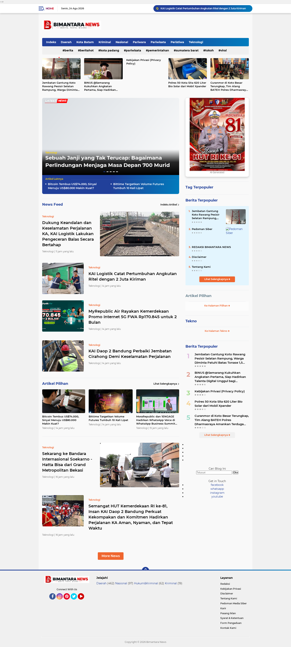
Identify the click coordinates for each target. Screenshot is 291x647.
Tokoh (209, 50)
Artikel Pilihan (198, 296)
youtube (217, 496)
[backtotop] (145, 570)
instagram (217, 493)
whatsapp (217, 489)
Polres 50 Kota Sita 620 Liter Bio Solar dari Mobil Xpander (187, 84)
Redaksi (225, 583)
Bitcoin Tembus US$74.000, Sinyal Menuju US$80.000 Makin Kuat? (72, 186)
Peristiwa (177, 42)
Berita (69, 50)
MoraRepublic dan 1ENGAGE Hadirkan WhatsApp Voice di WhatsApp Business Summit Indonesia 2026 (155, 420)
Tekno (191, 321)
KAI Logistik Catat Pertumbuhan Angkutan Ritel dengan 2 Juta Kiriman (132, 276)
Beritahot (87, 50)
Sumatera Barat (187, 50)
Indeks (51, 42)
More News (111, 556)
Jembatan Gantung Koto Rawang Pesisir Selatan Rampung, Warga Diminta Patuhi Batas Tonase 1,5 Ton (60, 86)
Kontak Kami (228, 627)
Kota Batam (85, 42)
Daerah (66, 42)
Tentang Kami (201, 266)
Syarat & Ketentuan (231, 618)
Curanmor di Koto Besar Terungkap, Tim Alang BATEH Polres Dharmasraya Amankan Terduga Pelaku (229, 86)
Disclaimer (199, 256)
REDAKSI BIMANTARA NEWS (211, 247)
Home (50, 8)
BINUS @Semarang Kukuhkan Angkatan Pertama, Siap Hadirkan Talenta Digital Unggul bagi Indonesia (103, 86)
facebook (217, 485)
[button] (104, 171)
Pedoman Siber (202, 229)
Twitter (76, 601)
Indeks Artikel (168, 204)
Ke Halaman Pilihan (216, 305)
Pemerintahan (158, 50)
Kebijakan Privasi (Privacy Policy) (143, 61)
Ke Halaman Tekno (216, 330)
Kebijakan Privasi (230, 588)
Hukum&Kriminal (146, 583)
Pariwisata (158, 42)
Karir (223, 608)
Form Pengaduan (231, 622)
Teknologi (196, 42)
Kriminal (105, 42)
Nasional (122, 42)
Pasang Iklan (228, 613)
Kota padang (109, 50)
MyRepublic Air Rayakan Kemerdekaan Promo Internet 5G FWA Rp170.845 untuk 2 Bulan (205, 8)
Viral (224, 50)
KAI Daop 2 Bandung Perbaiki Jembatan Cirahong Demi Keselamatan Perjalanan (130, 354)
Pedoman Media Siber (233, 603)
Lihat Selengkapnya (165, 383)
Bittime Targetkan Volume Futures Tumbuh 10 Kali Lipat (138, 186)
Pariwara (139, 42)
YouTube (83, 601)
